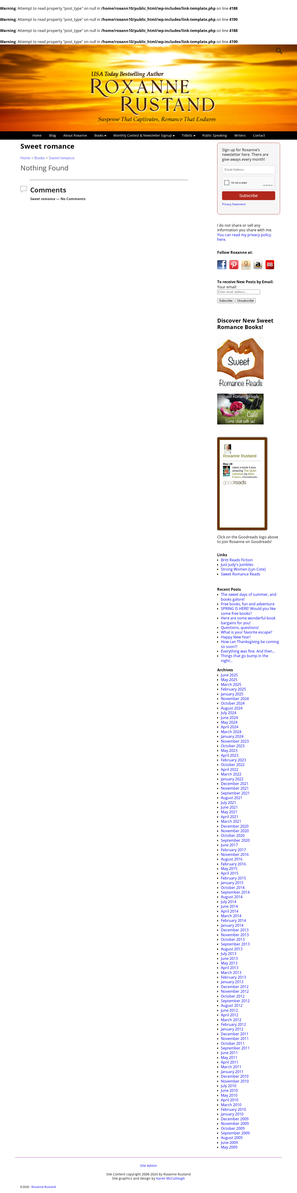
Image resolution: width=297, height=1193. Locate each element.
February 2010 (233, 1109)
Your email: (227, 286)
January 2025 (232, 694)
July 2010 (228, 1085)
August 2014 (231, 896)
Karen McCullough (170, 1178)
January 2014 (232, 925)
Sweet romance (61, 158)
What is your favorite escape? (246, 632)
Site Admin (148, 1165)
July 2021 (228, 802)
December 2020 (235, 826)
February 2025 (233, 689)
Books (98, 135)
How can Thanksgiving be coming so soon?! (250, 644)
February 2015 (233, 878)
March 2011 (231, 1066)
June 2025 (229, 675)
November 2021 (235, 788)
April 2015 (229, 873)
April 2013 (229, 967)
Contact (259, 135)
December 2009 (235, 1118)
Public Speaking (214, 135)
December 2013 (235, 929)
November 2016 (235, 854)
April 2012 (229, 1014)
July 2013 (228, 953)
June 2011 (229, 1052)
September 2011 (235, 1048)
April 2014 (229, 911)
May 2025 (229, 679)
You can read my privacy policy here (244, 237)
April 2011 (229, 1062)
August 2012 (231, 1005)
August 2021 (231, 797)
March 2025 (231, 684)
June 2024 (229, 717)
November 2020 (235, 830)
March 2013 (231, 972)
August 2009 (231, 1137)
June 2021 (229, 807)
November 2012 (235, 991)
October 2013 (233, 939)
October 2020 (233, 835)
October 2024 (233, 703)
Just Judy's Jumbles (237, 564)
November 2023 (235, 741)
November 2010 (235, 1081)
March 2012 (231, 1019)
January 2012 (232, 1029)
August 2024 (231, 708)
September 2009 (235, 1133)
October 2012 (233, 996)
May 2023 (229, 750)
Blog (52, 135)
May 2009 (229, 1147)
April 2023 (229, 755)
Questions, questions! (240, 627)
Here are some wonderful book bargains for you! (248, 620)
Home (37, 135)
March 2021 (231, 821)
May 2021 (229, 811)
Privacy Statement (233, 204)
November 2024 (235, 698)
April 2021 (229, 816)
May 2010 (229, 1095)
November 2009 (235, 1123)
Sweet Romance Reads (240, 574)
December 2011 (235, 1033)
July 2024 (228, 712)
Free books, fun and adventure (247, 603)
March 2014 (231, 915)
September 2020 (235, 840)
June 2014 (229, 906)
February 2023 (233, 760)
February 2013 (233, 977)
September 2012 (235, 1000)
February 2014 (233, 920)
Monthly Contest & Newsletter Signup (142, 135)
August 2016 (231, 859)
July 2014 (228, 901)
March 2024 (231, 731)
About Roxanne (75, 135)
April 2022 (229, 769)
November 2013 (235, 934)
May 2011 (229, 1057)
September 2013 (235, 944)
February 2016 (233, 863)
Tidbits (187, 135)
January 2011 (232, 1071)
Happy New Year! (236, 637)
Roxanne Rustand (43, 1187)
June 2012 (229, 1010)
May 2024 (229, 722)
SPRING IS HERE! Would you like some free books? (248, 611)
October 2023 (233, 745)
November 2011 (235, 1038)
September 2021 (235, 793)
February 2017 (233, 849)
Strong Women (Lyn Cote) (243, 569)
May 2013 (229, 963)
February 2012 (233, 1024)
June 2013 (229, 958)
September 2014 (235, 892)
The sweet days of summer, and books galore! (248, 597)
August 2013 (231, 948)
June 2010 (229, 1090)
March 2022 (231, 774)
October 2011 (233, 1043)
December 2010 (235, 1076)
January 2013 (232, 981)
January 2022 (232, 779)
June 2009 (229, 1142)
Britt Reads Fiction (237, 559)
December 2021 (235, 783)
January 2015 (232, 882)
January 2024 (232, 736)
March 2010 (231, 1104)
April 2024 (229, 726)
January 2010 (232, 1114)
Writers (240, 135)
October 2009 (233, 1128)
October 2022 (233, 764)
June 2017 (229, 845)
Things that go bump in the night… (244, 658)
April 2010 (229, 1099)
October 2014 (233, 887)
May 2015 (229, 868)
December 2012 (235, 986)
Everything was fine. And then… (248, 651)
